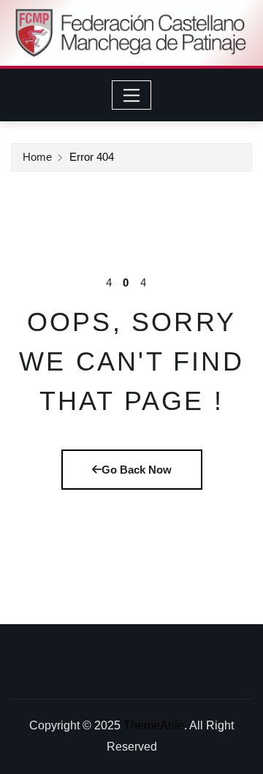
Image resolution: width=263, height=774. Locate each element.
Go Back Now (137, 469)
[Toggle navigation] (132, 95)
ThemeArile (153, 725)
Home (37, 157)
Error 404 (91, 157)
